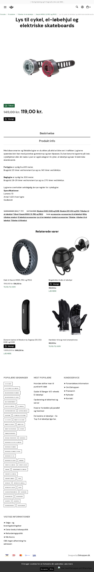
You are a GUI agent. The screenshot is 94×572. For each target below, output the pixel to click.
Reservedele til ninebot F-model (12, 451)
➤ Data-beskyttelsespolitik (16, 529)
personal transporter (10, 438)
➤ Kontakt (68, 398)
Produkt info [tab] (47, 141)
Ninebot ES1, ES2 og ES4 (69, 211)
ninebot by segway (9, 424)
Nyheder (22, 428)
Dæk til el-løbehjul (9, 406)
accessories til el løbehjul (71, 214)
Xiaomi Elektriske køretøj (11, 492)
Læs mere (52, 291)
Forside (3, 14)
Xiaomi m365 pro (8, 496)
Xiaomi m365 (23, 492)
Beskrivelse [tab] (47, 133)
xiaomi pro (7, 501)
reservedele (22, 438)
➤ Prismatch (69, 391)
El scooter (8, 419)
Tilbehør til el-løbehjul (25, 14)
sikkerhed (21, 460)
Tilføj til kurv (10, 287)
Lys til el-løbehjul (44, 217)
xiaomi (19, 487)
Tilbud (15, 214)
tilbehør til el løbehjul (10, 474)
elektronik (7, 415)
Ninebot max (21, 424)
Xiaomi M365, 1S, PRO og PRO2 (46, 14)
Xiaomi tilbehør (21, 505)
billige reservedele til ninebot (12, 392)
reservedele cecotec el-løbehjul (13, 442)
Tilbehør (72, 217)
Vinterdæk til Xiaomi (10, 487)
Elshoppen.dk (84, 555)
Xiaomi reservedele (9, 505)
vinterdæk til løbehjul (19, 483)
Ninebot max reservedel (10, 428)
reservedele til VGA (9, 456)
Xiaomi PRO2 (16, 501)
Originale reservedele (10, 433)
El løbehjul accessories (27, 217)
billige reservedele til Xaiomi (11, 397)
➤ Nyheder (69, 394)
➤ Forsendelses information (76, 383)
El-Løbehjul (21, 406)
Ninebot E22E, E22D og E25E (48, 211)
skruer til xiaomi (23, 465)
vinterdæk (7, 483)
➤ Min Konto (9, 537)
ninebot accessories (60, 217)
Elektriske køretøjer (10, 410)
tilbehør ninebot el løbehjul (19, 469)
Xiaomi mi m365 (19, 496)
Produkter (11, 14)
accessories (56, 214)
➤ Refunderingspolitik (13, 533)
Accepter (44, 569)
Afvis (51, 569)
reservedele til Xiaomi (10, 460)
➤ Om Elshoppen (71, 387)
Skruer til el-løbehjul (10, 465)
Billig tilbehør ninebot (10, 401)
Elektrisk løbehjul (23, 410)
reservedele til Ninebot (10, 447)
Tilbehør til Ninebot (19, 220)
